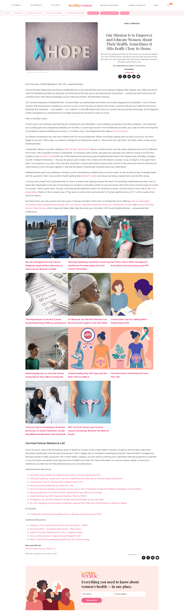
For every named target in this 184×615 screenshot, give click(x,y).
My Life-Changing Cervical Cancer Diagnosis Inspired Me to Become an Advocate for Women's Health (78, 503)
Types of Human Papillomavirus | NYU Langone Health (56, 532)
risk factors (75, 204)
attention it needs (88, 176)
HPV (133, 192)
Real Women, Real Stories (109, 5)
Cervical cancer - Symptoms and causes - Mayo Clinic (55, 529)
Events (7, 13)
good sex (19, 13)
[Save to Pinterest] (129, 76)
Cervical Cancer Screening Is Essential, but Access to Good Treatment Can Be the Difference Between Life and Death (45, 430)
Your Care (54, 5)
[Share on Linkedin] (134, 76)
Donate (125, 13)
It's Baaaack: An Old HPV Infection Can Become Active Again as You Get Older (67, 499)
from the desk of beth (49, 553)
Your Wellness (35, 5)
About (156, 5)
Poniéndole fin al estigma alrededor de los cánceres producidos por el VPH (66, 514)
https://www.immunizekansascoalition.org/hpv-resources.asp (59, 539)
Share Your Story (109, 13)
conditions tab (46, 156)
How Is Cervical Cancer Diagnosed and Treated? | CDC (55, 536)
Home (126, 23)
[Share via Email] (138, 76)
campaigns (135, 23)
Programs (129, 69)
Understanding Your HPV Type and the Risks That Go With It (58, 496)
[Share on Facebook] (120, 76)
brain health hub (34, 13)
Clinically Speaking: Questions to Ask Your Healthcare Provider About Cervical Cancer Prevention (89, 265)
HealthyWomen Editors (125, 66)
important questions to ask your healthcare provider (107, 204)
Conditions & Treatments (136, 5)
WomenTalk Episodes (75, 13)
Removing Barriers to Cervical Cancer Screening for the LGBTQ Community (66, 492)
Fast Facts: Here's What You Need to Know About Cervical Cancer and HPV (65, 475)
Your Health (15, 5)
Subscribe (93, 13)
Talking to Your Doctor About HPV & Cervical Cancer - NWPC (59, 525)
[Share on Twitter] (124, 76)
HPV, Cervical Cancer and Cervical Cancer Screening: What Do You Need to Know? (88, 430)
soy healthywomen (54, 13)
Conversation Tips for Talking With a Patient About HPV (56, 482)
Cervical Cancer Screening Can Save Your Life (51, 485)
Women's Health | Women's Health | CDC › (41, 549)
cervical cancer (121, 131)
